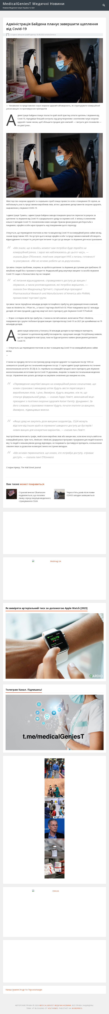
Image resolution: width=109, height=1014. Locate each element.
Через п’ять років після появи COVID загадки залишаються (81, 494)
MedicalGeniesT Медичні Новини (34, 3)
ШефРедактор (30, 34)
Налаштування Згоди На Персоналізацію (24, 989)
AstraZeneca (51, 34)
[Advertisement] (55, 533)
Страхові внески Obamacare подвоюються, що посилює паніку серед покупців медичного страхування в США (35, 496)
